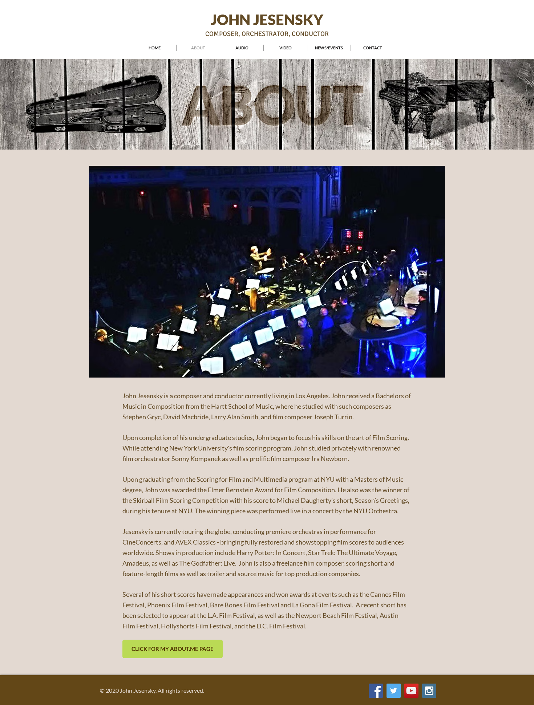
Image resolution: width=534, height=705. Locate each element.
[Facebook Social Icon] (376, 691)
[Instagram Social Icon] (429, 691)
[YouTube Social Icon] (411, 691)
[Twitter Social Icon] (394, 691)
